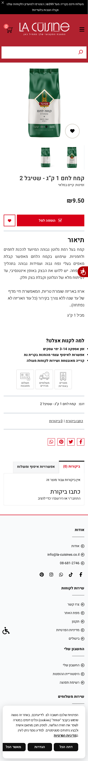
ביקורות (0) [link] (71, 466)
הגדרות (39, 747)
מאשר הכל (13, 747)
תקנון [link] (75, 621)
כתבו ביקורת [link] (74, 421)
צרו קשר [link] (73, 604)
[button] (72, 157)
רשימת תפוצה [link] (69, 682)
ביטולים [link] (74, 638)
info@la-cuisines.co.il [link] (63, 554)
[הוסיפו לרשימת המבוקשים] (72, 131)
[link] (44, 30)
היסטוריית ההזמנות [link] (66, 674)
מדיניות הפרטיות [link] (67, 630)
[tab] (46, 126)
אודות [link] (75, 546)
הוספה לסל (47, 220)
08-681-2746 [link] (69, 563)
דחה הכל (66, 747)
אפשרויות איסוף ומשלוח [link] (36, 466)
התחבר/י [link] (74, 498)
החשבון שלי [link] (71, 665)
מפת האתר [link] (71, 612)
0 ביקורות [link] (56, 421)
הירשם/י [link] (58, 498)
